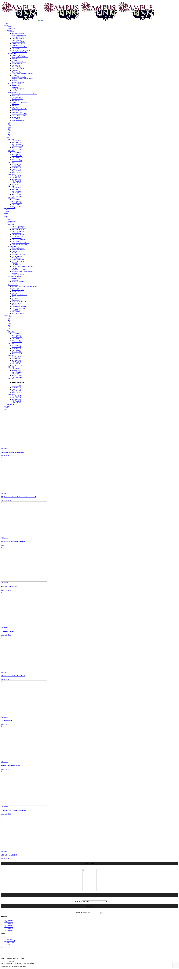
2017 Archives (8, 925)
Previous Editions (77, 901)
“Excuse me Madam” (7, 631)
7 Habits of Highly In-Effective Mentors (13, 810)
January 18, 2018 (6, 590)
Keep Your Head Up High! (9, 586)
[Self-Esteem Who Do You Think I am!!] (24, 670)
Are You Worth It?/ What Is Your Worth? (14, 541)
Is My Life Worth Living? (9, 855)
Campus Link (8, 939)
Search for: (79, 912)
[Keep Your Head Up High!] (24, 581)
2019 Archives (8, 920)
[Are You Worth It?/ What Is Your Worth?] (24, 536)
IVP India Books (9, 942)
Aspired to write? (9, 941)
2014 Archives (8, 930)
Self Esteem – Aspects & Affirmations (12, 452)
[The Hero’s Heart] (24, 715)
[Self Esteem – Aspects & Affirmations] (24, 446)
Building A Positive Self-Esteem (10, 765)
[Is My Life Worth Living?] (24, 849)
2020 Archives (8, 922)
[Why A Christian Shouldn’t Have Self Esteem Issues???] (24, 491)
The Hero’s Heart (6, 721)
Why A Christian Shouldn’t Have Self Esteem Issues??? (18, 497)
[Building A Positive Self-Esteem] (24, 760)
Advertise (7, 944)
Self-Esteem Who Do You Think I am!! (13, 676)
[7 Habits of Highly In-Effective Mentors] (24, 805)
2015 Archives (8, 928)
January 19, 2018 (6, 455)
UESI (6, 937)
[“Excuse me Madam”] (24, 626)
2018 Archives (8, 923)
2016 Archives (8, 927)
